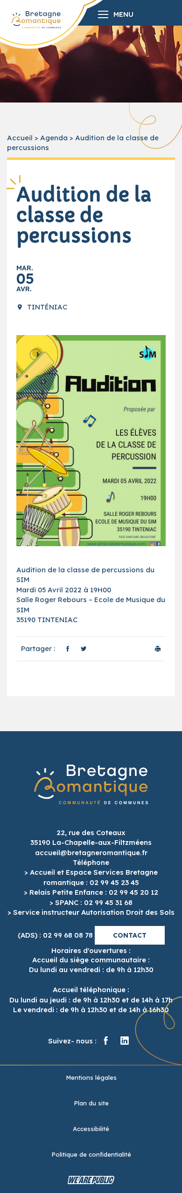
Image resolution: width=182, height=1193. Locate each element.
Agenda (54, 137)
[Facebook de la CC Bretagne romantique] (106, 1041)
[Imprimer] (157, 648)
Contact (130, 935)
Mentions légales (91, 1077)
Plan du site (91, 1103)
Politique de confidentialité (91, 1154)
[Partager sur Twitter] (83, 648)
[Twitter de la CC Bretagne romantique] (124, 1041)
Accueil (20, 137)
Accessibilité (91, 1128)
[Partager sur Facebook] (67, 648)
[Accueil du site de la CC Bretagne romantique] (36, 20)
